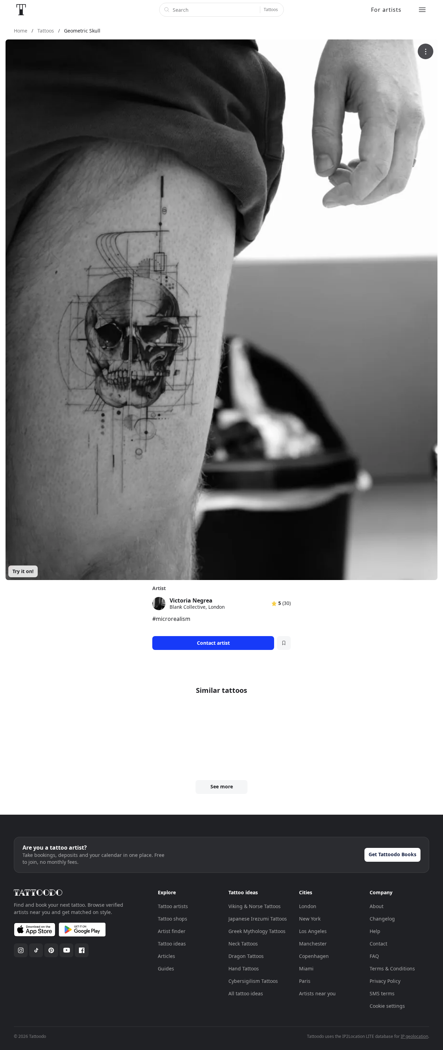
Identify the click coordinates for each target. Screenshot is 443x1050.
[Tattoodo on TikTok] (36, 950)
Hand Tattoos (243, 968)
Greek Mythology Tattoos (257, 931)
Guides (166, 968)
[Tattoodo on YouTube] (66, 950)
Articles (166, 956)
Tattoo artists (173, 906)
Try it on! (23, 571)
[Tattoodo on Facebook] (82, 950)
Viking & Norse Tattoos (254, 906)
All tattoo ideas (245, 993)
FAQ (374, 956)
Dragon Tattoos (246, 956)
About (376, 906)
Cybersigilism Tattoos (253, 981)
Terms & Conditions (392, 968)
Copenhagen (314, 956)
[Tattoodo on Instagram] (21, 950)
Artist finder (172, 931)
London (307, 906)
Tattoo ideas (172, 943)
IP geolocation (414, 1036)
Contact (378, 943)
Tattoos (271, 9)
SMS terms (382, 993)
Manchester (313, 943)
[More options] (425, 51)
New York (309, 918)
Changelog (382, 918)
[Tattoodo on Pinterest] (51, 950)
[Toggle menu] (422, 9)
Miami (306, 968)
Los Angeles (313, 931)
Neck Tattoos (243, 943)
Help (375, 931)
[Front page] (21, 9)
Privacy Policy (385, 981)
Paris (304, 981)
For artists (386, 9)
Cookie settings (387, 1006)
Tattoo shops (172, 918)
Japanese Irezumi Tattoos (257, 918)
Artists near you (317, 993)
